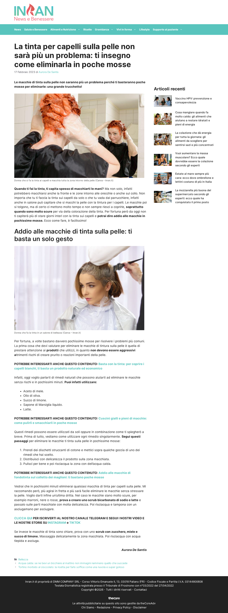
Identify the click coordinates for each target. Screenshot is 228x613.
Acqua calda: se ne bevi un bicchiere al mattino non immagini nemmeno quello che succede (72, 563)
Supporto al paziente (165, 29)
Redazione (103, 607)
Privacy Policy (122, 607)
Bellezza (23, 559)
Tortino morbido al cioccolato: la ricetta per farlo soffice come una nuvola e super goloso (71, 567)
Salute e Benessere (35, 29)
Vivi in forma (124, 29)
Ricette (87, 29)
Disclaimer (140, 607)
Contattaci (140, 589)
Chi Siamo (87, 607)
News (17, 29)
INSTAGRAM (57, 522)
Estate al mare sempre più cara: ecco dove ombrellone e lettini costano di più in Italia (194, 177)
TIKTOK (75, 522)
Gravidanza (102, 29)
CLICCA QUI (23, 518)
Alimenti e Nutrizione (63, 29)
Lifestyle (144, 29)
